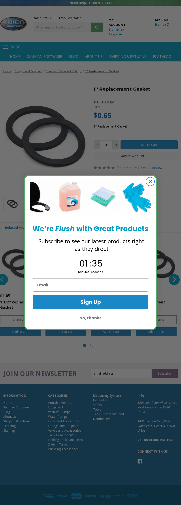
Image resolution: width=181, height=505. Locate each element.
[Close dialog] (150, 181)
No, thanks (90, 318)
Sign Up (90, 302)
